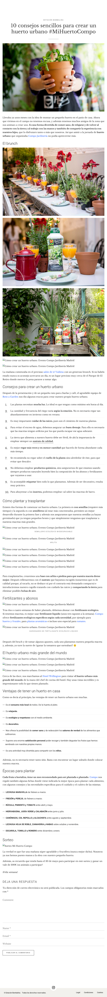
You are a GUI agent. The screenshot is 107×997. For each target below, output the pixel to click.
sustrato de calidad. (43, 441)
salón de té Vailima (53, 372)
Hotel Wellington (52, 676)
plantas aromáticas (37, 621)
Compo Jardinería (37, 136)
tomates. (81, 621)
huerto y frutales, (12, 621)
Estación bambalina (53, 20)
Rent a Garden (10, 396)
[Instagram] (53, 987)
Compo (99, 613)
